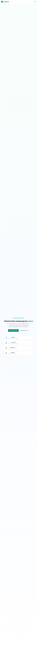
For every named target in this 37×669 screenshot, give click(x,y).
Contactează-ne (25, 330)
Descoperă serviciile (13, 330)
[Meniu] (35, 2)
